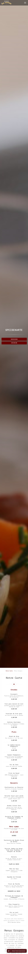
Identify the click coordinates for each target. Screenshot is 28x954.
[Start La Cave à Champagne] (6, 2)
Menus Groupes (18, 670)
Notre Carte (9, 670)
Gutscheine (14, 342)
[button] (25, 2)
